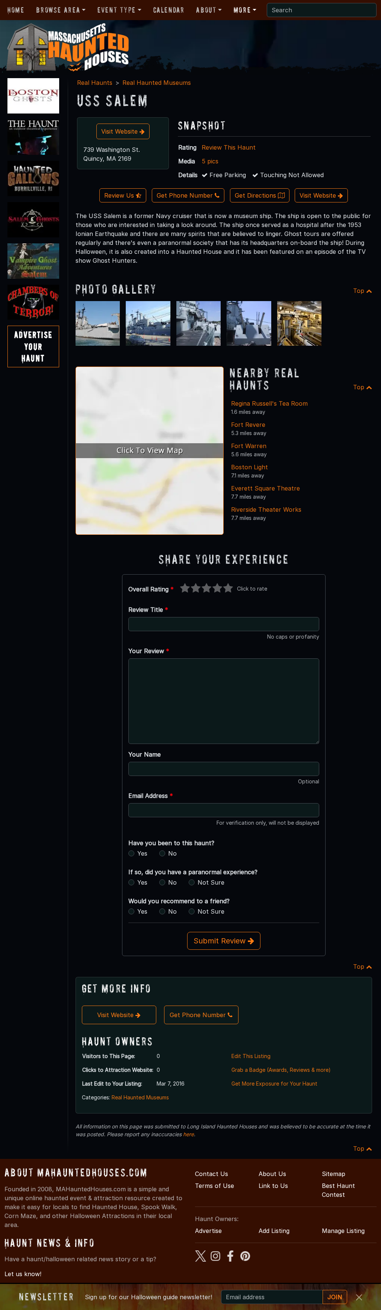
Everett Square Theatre (265, 488)
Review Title (148, 609)
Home (15, 10)
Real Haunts (94, 82)
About (206, 10)
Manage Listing (343, 1230)
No (172, 853)
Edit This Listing (250, 1056)
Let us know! (22, 1274)
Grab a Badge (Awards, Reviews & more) (281, 1070)
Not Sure (211, 882)
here (188, 1134)
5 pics (210, 161)
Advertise (208, 1230)
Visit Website (120, 131)
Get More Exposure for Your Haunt (274, 1083)
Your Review (148, 651)
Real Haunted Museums (156, 82)
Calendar (169, 10)
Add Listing (274, 1230)
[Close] (359, 1297)
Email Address (150, 795)
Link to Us (273, 1185)
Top (359, 290)
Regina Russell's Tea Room (269, 403)
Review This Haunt (229, 147)
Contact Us (211, 1174)
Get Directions (256, 195)
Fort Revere (248, 424)
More (242, 10)
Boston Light (249, 467)
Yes (142, 853)
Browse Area (58, 10)
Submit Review (220, 940)
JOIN (334, 1297)
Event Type (116, 10)
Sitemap (333, 1174)
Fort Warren (248, 446)
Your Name (144, 754)
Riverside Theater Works (266, 509)
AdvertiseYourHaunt (33, 346)
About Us (272, 1174)
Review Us (120, 195)
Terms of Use (214, 1185)
